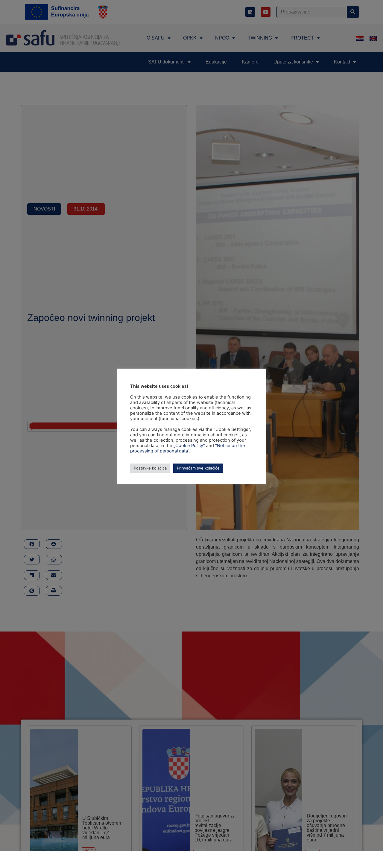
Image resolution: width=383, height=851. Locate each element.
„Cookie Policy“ (189, 445)
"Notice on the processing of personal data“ (187, 448)
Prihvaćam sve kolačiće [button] (198, 468)
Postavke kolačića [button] (150, 468)
